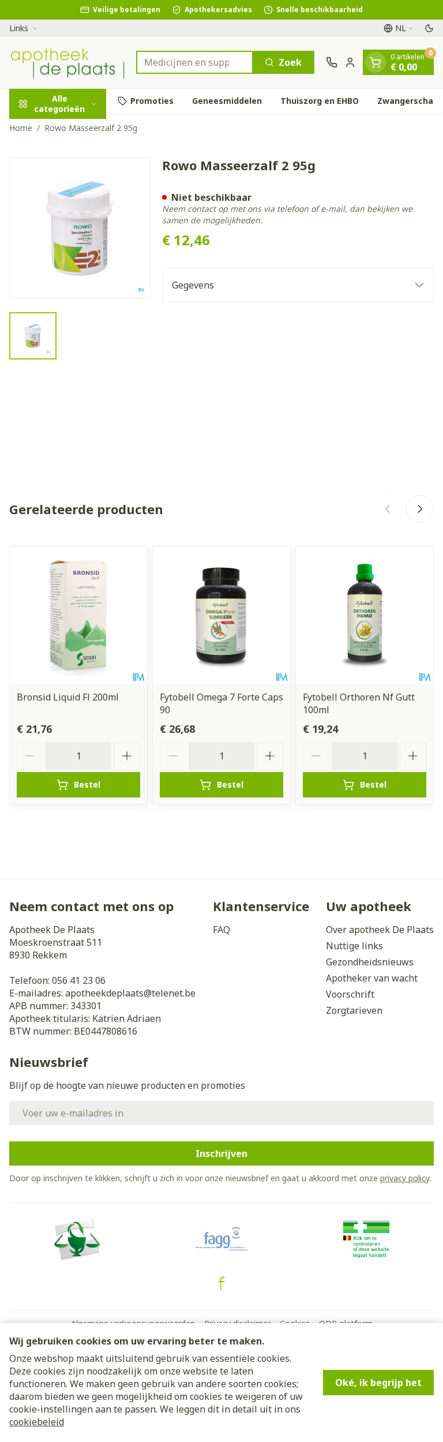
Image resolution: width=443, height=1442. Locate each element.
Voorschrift (350, 994)
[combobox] (194, 62)
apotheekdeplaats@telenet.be (130, 993)
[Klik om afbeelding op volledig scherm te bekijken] (80, 228)
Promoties (152, 100)
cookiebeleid (36, 1421)
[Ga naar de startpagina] (67, 62)
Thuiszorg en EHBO (319, 100)
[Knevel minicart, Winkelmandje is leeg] (375, 62)
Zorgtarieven (354, 1010)
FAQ (221, 929)
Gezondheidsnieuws (370, 962)
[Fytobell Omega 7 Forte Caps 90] (221, 615)
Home (20, 127)
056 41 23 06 (79, 980)
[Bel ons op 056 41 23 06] (331, 62)
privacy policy (404, 1178)
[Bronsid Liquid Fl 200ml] (78, 615)
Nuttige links (354, 945)
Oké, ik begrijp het (378, 1382)
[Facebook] (221, 1283)
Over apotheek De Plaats (380, 929)
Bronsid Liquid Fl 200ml (68, 697)
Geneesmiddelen (227, 100)
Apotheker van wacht (372, 978)
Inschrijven (221, 1153)
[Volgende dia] (420, 509)
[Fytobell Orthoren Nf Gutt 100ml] (364, 615)
